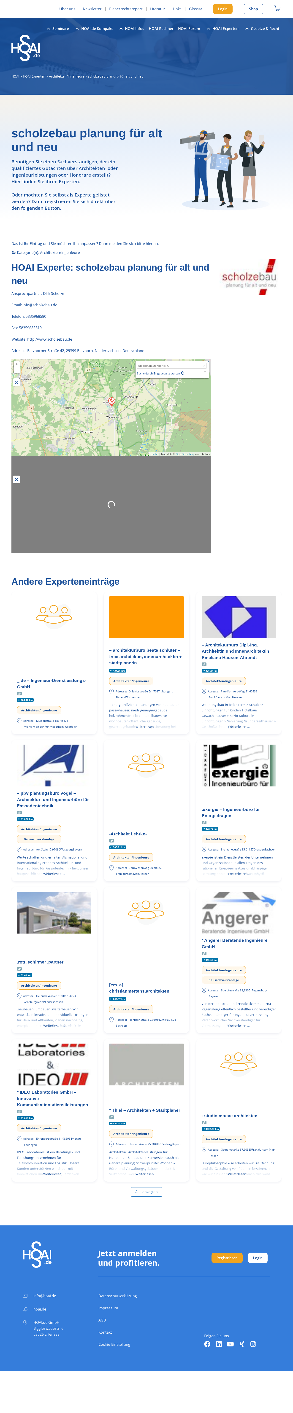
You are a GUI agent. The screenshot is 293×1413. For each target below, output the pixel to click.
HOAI (15, 76)
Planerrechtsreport (126, 8)
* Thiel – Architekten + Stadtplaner (144, 1110)
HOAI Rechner (161, 28)
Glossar (195, 8)
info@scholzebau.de (39, 304)
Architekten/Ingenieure (66, 76)
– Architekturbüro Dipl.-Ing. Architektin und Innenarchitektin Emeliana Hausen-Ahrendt (235, 651)
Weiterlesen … (146, 726)
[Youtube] (230, 1344)
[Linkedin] (219, 1344)
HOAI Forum (189, 28)
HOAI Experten (225, 28)
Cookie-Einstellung (114, 1344)
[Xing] (242, 1344)
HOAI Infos (134, 28)
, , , (85, 350)
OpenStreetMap (185, 454)
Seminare (60, 28)
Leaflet (154, 454)
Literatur (157, 8)
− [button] (17, 370)
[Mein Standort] (182, 373)
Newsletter (92, 8)
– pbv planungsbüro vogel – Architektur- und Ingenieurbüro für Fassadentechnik (53, 799)
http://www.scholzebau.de (49, 339)
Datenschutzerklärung (117, 1295)
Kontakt (105, 1332)
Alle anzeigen (146, 1191)
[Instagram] (253, 1344)
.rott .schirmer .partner (40, 962)
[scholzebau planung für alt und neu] (111, 401)
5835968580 (36, 316)
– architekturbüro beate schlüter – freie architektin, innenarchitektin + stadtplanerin (145, 656)
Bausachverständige (39, 839)
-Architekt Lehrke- (128, 834)
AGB (102, 1320)
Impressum (108, 1308)
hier (149, 243)
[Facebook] (207, 1344)
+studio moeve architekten (230, 1115)
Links (177, 8)
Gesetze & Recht (265, 28)
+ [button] (17, 364)
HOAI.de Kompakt (97, 28)
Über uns (67, 8)
